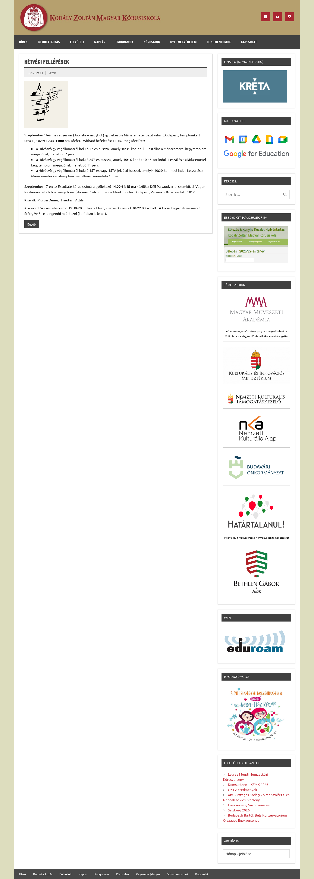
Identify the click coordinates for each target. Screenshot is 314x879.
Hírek (23, 42)
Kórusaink (152, 42)
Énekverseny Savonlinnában (249, 805)
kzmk (52, 73)
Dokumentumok (219, 42)
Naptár (99, 42)
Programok (124, 42)
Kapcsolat (249, 42)
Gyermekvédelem (183, 42)
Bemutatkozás (49, 42)
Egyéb (31, 224)
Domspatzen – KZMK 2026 (248, 784)
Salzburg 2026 (239, 810)
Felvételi (77, 42)
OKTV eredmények (242, 789)
